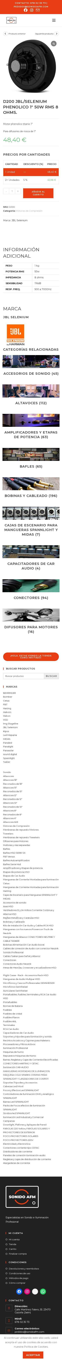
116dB (38, 283)
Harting (7, 708)
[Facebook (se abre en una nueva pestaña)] (25, 10)
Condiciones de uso (19, 1273)
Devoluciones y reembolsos (24, 1268)
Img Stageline (10, 723)
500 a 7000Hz (43, 289)
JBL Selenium (20, 220)
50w (37, 271)
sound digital (10, 754)
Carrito (12, 1249)
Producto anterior (17, 33)
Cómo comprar (17, 1283)
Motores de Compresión (29, 210)
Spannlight (9, 758)
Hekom (7, 712)
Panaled (7, 742)
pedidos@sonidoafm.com (31, 6)
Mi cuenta (14, 1239)
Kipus (6, 731)
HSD (5, 719)
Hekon (6, 716)
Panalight (8, 746)
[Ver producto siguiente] (56, 33)
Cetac (6, 700)
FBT (5, 704)
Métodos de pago (18, 1278)
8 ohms (39, 277)
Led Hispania (10, 735)
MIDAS (6, 739)
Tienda (12, 1244)
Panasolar (8, 750)
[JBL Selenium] (15, 334)
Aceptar (33, 1355)
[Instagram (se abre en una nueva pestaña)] (32, 10)
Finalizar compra (18, 1253)
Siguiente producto (44, 33)
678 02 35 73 (38, 3)
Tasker (6, 762)
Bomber (7, 696)
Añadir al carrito (38, 193)
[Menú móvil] (53, 20)
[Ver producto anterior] (5, 33)
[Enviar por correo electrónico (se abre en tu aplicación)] (37, 10)
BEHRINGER (9, 693)
